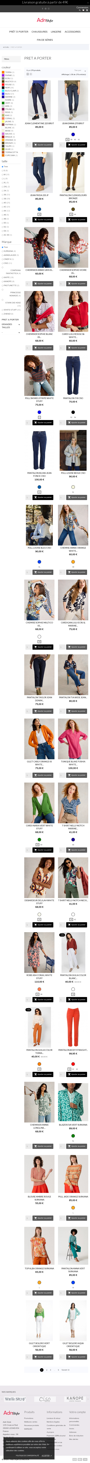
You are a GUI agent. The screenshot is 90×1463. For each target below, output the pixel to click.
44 (7, 210)
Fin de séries (45, 39)
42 (7, 206)
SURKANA (10, 251)
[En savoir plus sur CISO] (45, 1399)
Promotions (28, 1418)
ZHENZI (8, 314)
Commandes (74, 1425)
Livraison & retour (53, 1418)
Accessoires (73, 31)
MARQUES (28, 1429)
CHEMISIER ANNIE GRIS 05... (39, 270)
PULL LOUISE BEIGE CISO (73, 473)
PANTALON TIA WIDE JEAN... (73, 697)
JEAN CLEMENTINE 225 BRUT (39, 123)
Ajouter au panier (43, 144)
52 (6, 227)
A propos (50, 1432)
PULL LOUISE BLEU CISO (39, 547)
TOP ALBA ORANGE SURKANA (39, 1268)
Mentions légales (53, 1422)
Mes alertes (73, 1439)
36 (7, 194)
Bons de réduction (76, 1436)
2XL (7, 186)
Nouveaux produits (31, 1425)
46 (6, 215)
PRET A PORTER (10, 319)
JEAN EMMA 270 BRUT (73, 123)
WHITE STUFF (12, 310)
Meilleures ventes (30, 1422)
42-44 (8, 235)
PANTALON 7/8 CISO (73, 398)
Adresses (72, 1432)
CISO (8, 263)
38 (7, 198)
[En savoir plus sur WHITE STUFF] (15, 1399)
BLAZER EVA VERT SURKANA (73, 1124)
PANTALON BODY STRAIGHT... (73, 1050)
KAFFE (9, 277)
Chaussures (39, 31)
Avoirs (71, 1428)
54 (6, 231)
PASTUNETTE (11, 285)
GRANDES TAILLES (7, 326)
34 (6, 190)
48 (6, 219)
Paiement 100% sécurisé (56, 1436)
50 (6, 223)
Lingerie (56, 31)
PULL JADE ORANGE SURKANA (73, 1196)
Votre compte (77, 1412)
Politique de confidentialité (27, 1455)
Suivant (66, 1370)
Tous (6, 166)
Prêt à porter (18, 31)
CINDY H (9, 259)
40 (7, 202)
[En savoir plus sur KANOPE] (75, 1399)
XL (6, 182)
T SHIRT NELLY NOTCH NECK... (73, 900)
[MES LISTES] (83, 10)
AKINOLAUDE (11, 255)
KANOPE (9, 281)
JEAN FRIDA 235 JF (39, 195)
